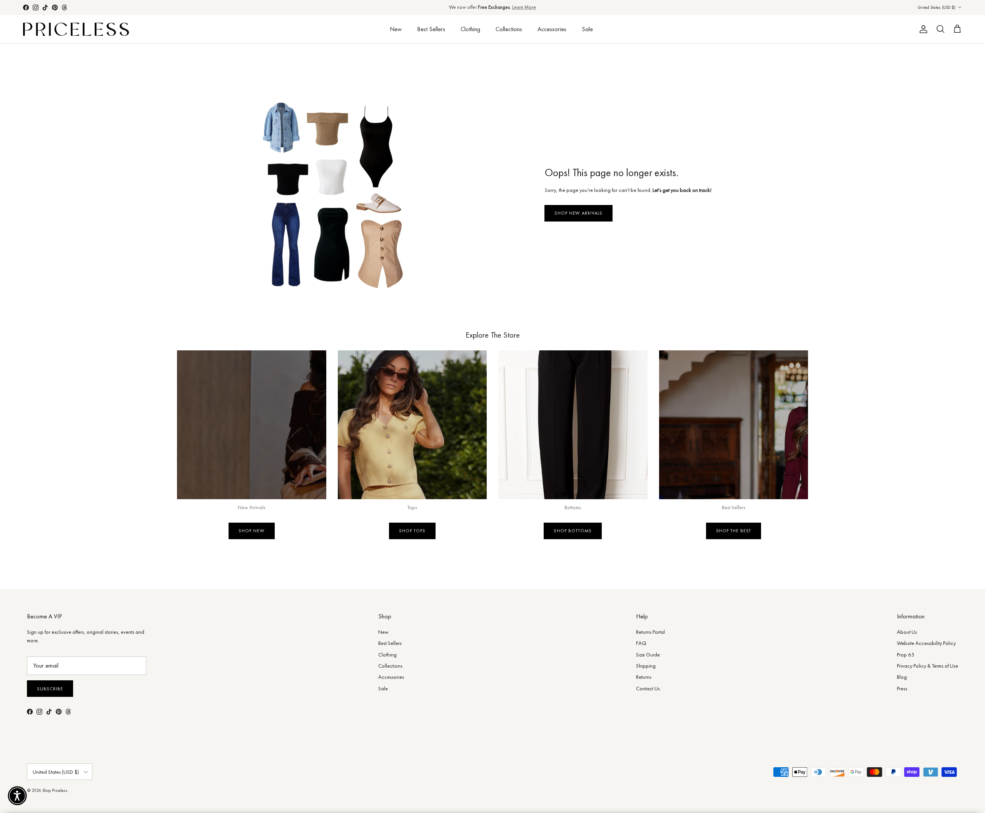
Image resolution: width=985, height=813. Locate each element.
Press (902, 688)
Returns (643, 676)
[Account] (922, 29)
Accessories (552, 29)
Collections (509, 29)
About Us (907, 631)
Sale (587, 29)
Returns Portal (650, 631)
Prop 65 (905, 654)
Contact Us (648, 688)
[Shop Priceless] (76, 29)
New (396, 29)
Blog (902, 676)
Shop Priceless (54, 790)
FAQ (641, 643)
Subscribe (50, 689)
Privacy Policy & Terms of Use (927, 665)
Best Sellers (431, 29)
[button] (17, 795)
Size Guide (648, 654)
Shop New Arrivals (578, 213)
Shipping (646, 665)
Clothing (470, 29)
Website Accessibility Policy (926, 643)
